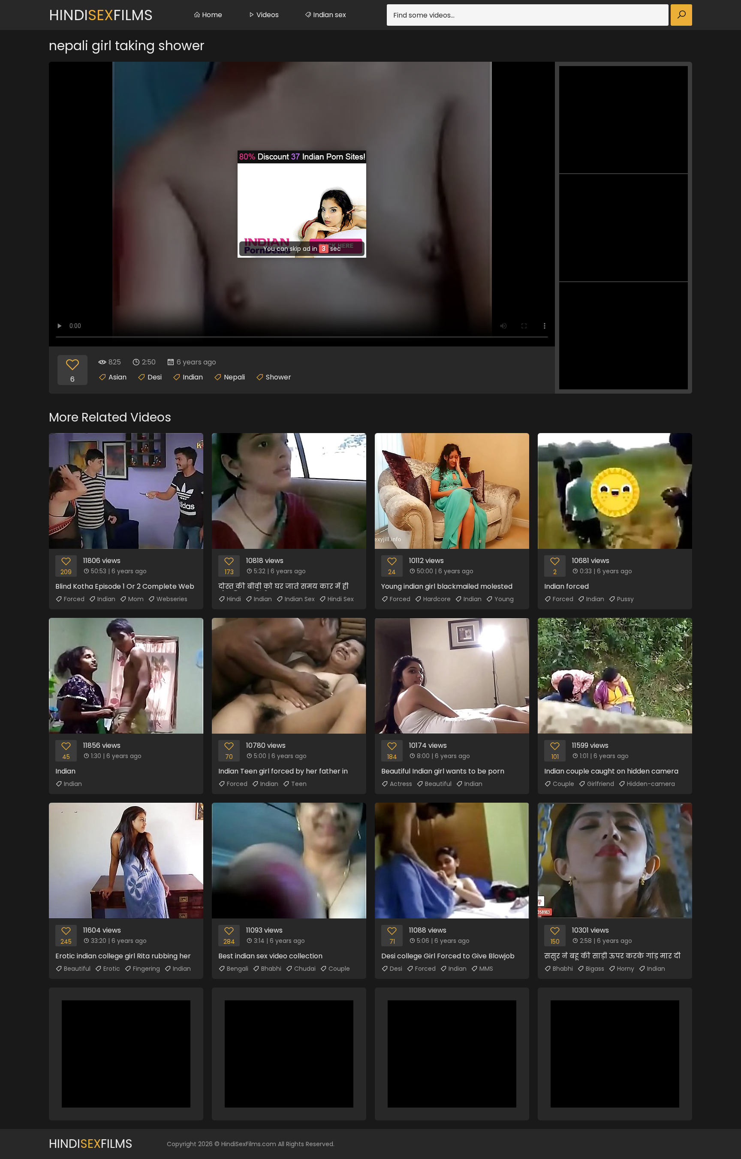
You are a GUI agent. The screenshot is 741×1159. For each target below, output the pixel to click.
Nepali (234, 377)
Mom (136, 599)
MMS (486, 968)
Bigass (595, 968)
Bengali (237, 968)
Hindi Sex (341, 599)
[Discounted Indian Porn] (302, 204)
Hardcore (437, 599)
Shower (278, 377)
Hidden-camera (651, 784)
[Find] (681, 15)
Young (504, 599)
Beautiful (438, 784)
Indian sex (328, 15)
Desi (155, 377)
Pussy (625, 599)
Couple (563, 784)
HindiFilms (101, 15)
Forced (74, 599)
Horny (625, 968)
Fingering (146, 968)
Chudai (305, 968)
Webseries (172, 599)
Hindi (234, 599)
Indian (193, 377)
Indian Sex (300, 599)
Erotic (111, 968)
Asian (117, 377)
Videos (267, 15)
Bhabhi (271, 968)
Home (211, 15)
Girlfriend (600, 784)
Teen (299, 784)
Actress (401, 784)
